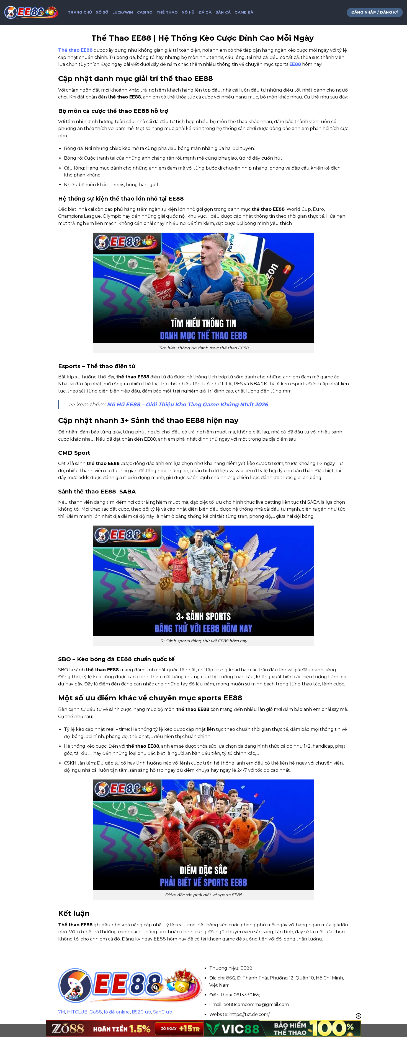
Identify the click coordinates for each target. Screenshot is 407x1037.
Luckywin (122, 12)
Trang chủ (80, 12)
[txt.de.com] (32, 13)
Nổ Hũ (188, 12)
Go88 (95, 1012)
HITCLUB (77, 1012)
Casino (145, 12)
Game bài (244, 12)
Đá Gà (205, 12)
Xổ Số (102, 12)
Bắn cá (223, 12)
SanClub (162, 1012)
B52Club (141, 1012)
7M (61, 1012)
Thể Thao (167, 12)
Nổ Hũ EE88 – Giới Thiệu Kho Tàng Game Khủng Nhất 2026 (187, 404)
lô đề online (117, 1012)
